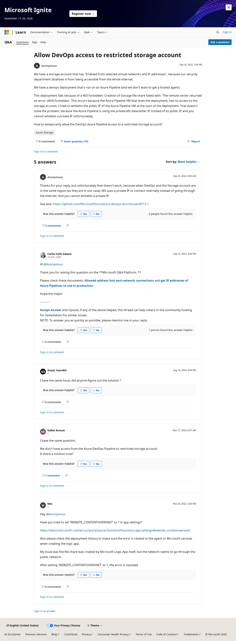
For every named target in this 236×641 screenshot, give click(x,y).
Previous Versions (36, 634)
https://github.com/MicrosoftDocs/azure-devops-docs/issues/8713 (99, 204)
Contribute (70, 634)
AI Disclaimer (12, 634)
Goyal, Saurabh (57, 370)
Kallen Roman (56, 430)
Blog (54, 634)
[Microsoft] (6, 32)
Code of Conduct (166, 634)
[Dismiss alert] (229, 7)
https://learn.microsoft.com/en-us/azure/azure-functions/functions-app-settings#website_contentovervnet (115, 530)
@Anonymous (53, 264)
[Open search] (217, 32)
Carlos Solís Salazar (59, 254)
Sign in (227, 32)
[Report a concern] (68, 226)
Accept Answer (51, 310)
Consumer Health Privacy (113, 634)
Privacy (86, 634)
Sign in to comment (46, 151)
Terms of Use (144, 634)
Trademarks (191, 634)
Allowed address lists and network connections (119, 280)
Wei (49, 503)
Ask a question (220, 42)
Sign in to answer (44, 611)
